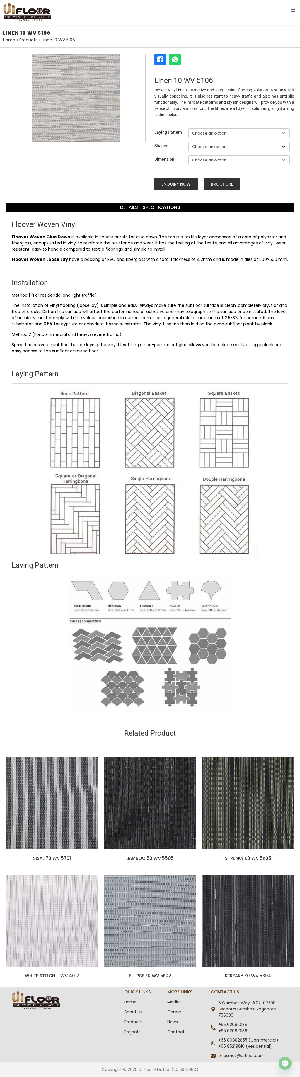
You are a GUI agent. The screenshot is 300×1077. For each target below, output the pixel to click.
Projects (132, 1032)
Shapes (161, 146)
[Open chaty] (285, 1063)
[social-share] (160, 59)
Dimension (164, 159)
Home (9, 40)
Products (28, 40)
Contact (176, 1032)
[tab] (129, 207)
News (172, 1022)
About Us (133, 1012)
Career (174, 1012)
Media (173, 1002)
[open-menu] (293, 12)
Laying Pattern (168, 132)
